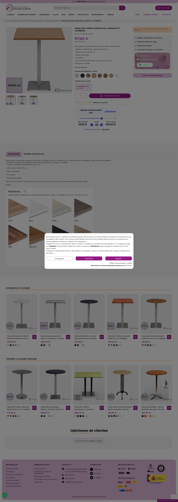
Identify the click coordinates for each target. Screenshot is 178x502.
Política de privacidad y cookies (120, 263)
